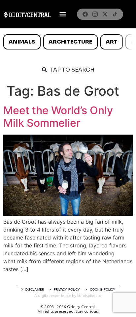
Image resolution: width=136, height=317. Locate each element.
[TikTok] (115, 14)
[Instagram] (95, 14)
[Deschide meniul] (62, 14)
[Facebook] (85, 14)
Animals (22, 41)
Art (112, 41)
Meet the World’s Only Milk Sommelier (58, 116)
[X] (105, 14)
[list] (68, 42)
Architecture (70, 41)
